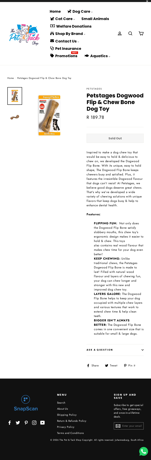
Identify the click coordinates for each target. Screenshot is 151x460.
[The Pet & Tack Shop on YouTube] (42, 422)
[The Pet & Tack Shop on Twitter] (18, 422)
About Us (62, 409)
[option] (49, 115)
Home (10, 78)
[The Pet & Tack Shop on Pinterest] (26, 422)
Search (61, 402)
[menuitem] (55, 11)
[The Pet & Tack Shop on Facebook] (9, 422)
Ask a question (100, 349)
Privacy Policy (65, 427)
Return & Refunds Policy (71, 421)
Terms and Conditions (70, 433)
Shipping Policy (67, 415)
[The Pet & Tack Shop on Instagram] (34, 422)
